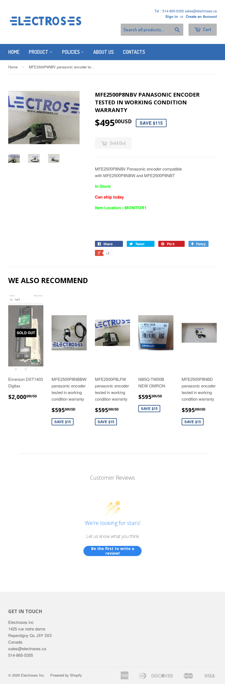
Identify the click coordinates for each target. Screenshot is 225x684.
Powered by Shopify (66, 675)
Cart (206, 29)
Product (39, 52)
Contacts (134, 52)
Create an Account (201, 16)
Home (13, 52)
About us (103, 52)
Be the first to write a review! (112, 551)
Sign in (171, 16)
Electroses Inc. (33, 675)
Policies (71, 52)
